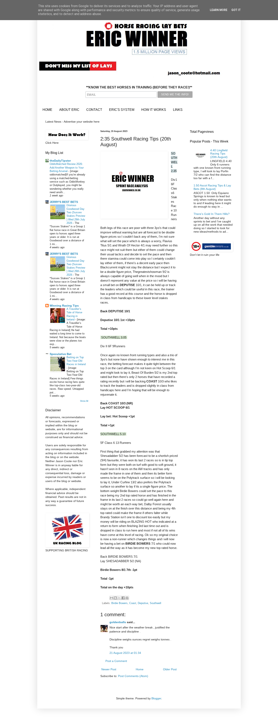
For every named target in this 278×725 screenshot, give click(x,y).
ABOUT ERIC (69, 109)
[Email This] (111, 598)
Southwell (155, 603)
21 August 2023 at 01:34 (125, 652)
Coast (132, 603)
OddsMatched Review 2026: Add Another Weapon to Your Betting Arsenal (67, 167)
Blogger (156, 698)
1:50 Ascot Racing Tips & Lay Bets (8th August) (212, 187)
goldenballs (117, 622)
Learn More (218, 10)
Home (139, 669)
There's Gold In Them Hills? (212, 214)
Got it (236, 10)
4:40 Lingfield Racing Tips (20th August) (219, 154)
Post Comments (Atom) (133, 676)
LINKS (178, 109)
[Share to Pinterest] (127, 598)
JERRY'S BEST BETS (64, 202)
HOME (47, 109)
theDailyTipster (60, 160)
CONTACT (94, 109)
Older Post (170, 669)
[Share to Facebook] (123, 598)
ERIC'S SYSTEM (121, 109)
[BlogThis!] (115, 598)
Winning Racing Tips (64, 305)
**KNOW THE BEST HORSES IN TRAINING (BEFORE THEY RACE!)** (139, 87)
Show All (84, 401)
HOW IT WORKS (153, 109)
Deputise (143, 603)
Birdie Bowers (119, 603)
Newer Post (108, 669)
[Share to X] (119, 598)
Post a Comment (116, 661)
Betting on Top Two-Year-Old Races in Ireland (76, 361)
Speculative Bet (60, 354)
